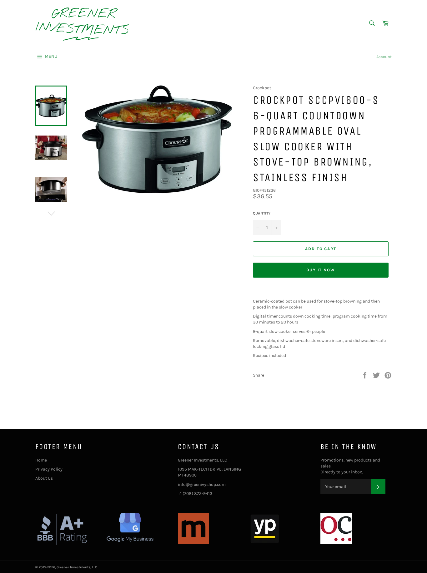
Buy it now (320, 270)
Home (41, 460)
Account (384, 56)
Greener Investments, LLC (77, 567)
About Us (44, 478)
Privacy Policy (49, 469)
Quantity (261, 213)
